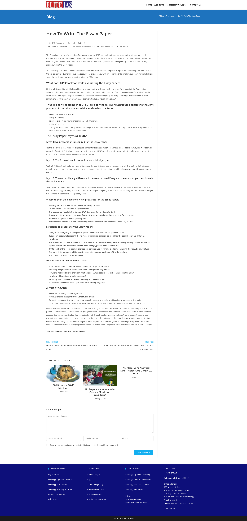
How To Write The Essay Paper (189, 16)
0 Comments (122, 46)
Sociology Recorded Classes (137, 484)
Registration (53, 474)
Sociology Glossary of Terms (60, 489)
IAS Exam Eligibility (95, 484)
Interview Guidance (95, 489)
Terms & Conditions (133, 499)
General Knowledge (56, 494)
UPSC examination (104, 46)
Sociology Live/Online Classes (138, 479)
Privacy (128, 496)
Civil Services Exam (74, 55)
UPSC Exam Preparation (82, 46)
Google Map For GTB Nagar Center (179, 503)
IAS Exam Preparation (57, 46)
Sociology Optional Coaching (137, 474)
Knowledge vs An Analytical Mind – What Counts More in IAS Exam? (136, 370)
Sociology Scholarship (57, 484)
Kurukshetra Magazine (96, 499)
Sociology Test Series (134, 489)
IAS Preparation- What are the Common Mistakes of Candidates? (99, 392)
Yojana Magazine (94, 494)
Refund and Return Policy (136, 502)
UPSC (48, 190)
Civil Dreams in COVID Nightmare (63, 386)
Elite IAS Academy (55, 43)
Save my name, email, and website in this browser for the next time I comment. (84, 445)
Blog (89, 479)
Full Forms (52, 499)
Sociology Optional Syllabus (60, 479)
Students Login (93, 474)
